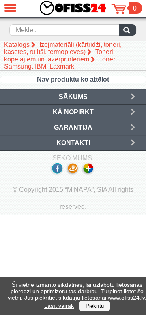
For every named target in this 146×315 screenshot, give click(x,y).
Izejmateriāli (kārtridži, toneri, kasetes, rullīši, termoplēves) (63, 48)
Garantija (73, 127)
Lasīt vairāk (59, 305)
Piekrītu (95, 306)
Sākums (73, 96)
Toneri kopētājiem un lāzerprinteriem (58, 55)
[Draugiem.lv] (72, 173)
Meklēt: (26, 30)
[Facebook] (57, 173)
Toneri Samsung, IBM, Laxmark (60, 63)
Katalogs (17, 44)
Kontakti (73, 142)
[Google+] (88, 173)
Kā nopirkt (73, 112)
